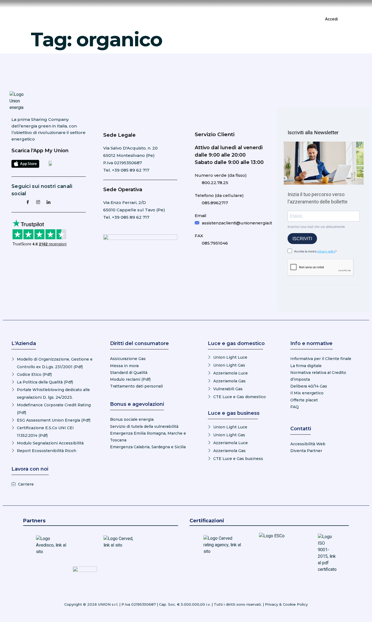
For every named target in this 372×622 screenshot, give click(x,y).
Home (114, 19)
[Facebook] (28, 201)
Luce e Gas (148, 19)
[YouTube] (59, 201)
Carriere (237, 19)
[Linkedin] (48, 201)
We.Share (222, 19)
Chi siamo (207, 19)
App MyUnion (130, 19)
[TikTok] (69, 201)
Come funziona (188, 19)
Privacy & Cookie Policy (286, 604)
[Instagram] (38, 201)
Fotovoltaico (167, 19)
